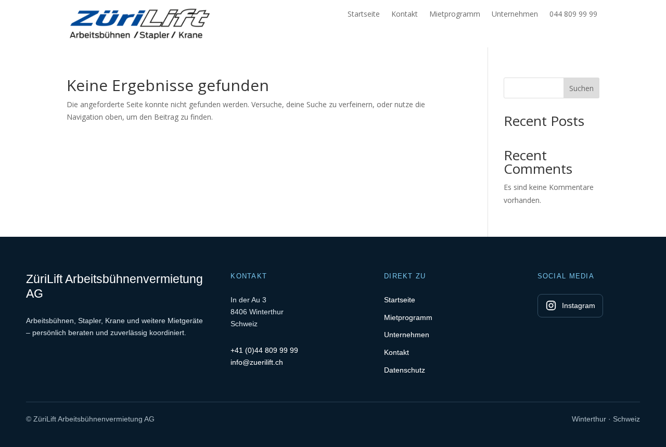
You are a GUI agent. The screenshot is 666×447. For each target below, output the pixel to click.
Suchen (581, 88)
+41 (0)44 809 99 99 (264, 350)
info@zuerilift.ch (256, 362)
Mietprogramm (454, 14)
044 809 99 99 (573, 14)
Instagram (578, 305)
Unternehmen (515, 14)
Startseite (364, 14)
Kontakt (404, 14)
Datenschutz (404, 370)
